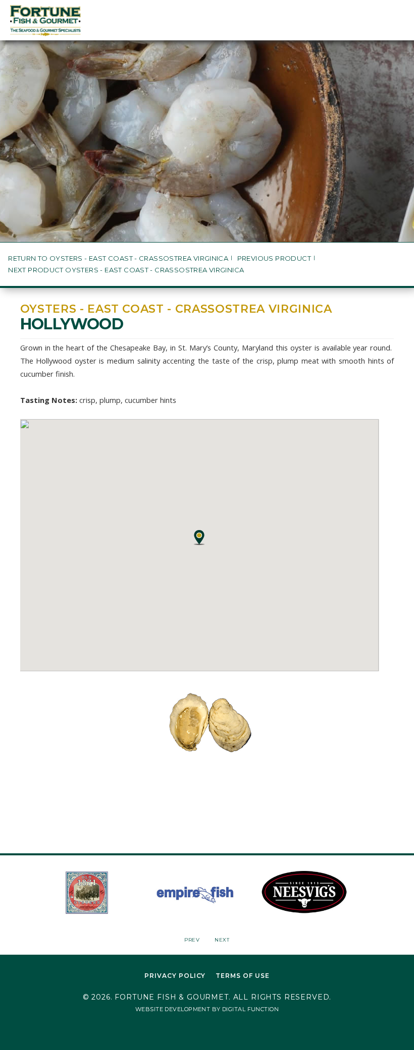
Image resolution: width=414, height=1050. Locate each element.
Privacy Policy (174, 975)
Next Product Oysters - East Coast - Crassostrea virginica (126, 270)
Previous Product (274, 258)
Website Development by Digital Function (207, 1009)
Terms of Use (243, 975)
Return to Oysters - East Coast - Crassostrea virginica (118, 258)
